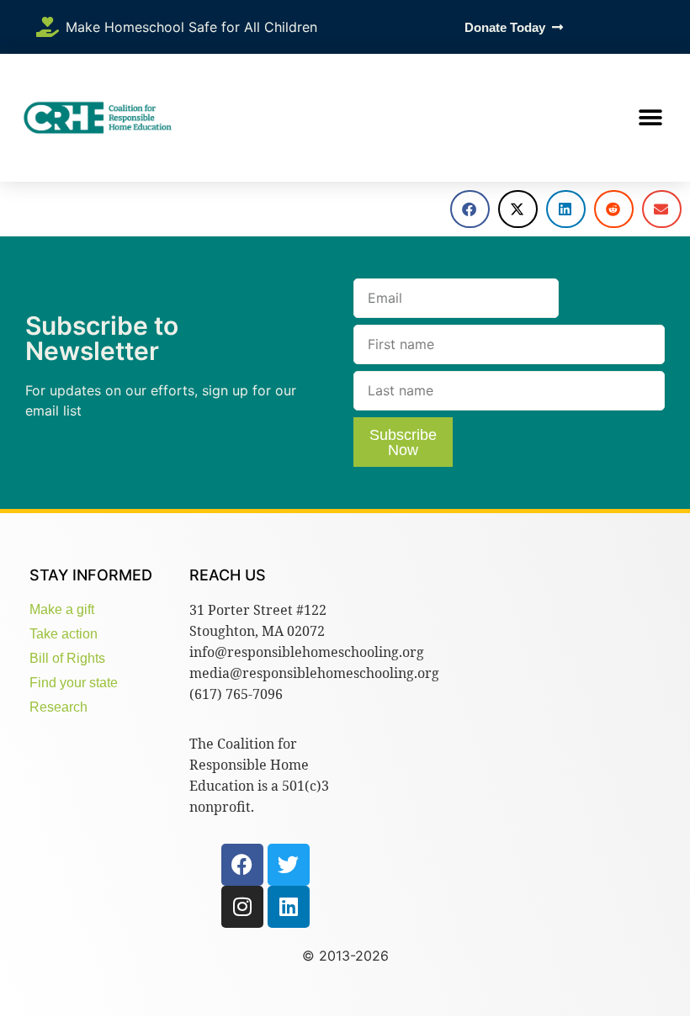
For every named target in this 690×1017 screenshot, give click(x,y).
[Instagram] (242, 907)
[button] (650, 118)
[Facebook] (242, 865)
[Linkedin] (289, 907)
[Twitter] (289, 865)
